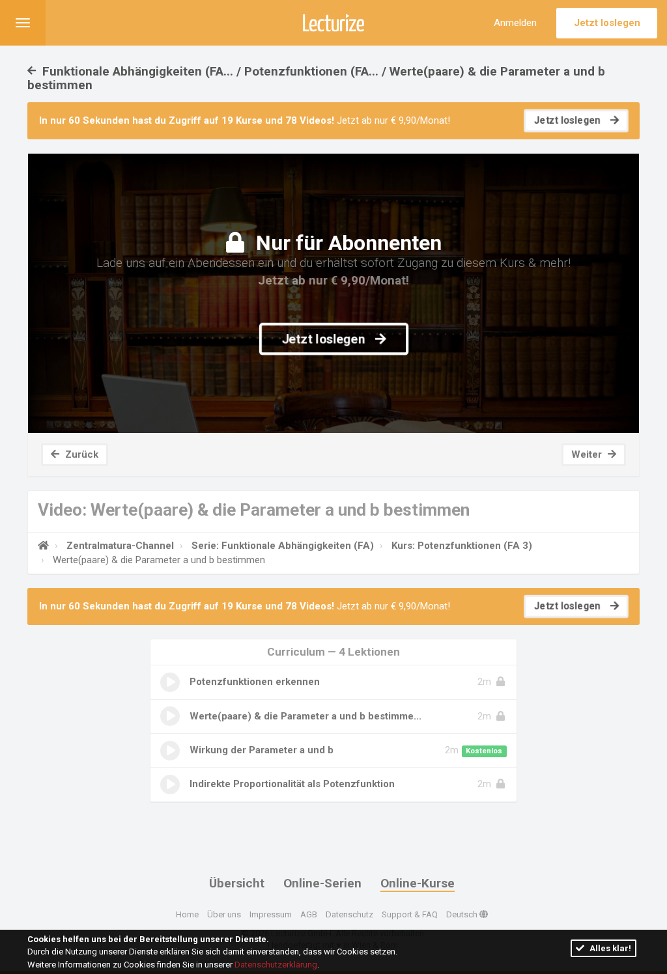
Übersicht (236, 883)
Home (187, 914)
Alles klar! (609, 948)
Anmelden (515, 23)
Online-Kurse (417, 883)
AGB (308, 914)
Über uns (224, 914)
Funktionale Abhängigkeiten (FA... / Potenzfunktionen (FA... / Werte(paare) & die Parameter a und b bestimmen (316, 78)
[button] (23, 23)
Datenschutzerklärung (275, 964)
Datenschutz (349, 914)
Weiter (587, 454)
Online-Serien (322, 883)
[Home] (43, 545)
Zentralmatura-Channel (120, 545)
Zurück (80, 454)
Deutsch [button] (462, 914)
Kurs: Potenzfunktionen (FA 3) (461, 545)
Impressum (270, 914)
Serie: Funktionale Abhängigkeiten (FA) (283, 545)
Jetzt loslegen (607, 23)
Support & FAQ (410, 914)
